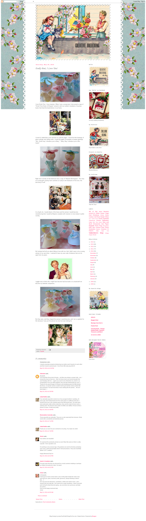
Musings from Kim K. (97, 323)
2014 (92, 242)
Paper (107, 224)
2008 (92, 284)
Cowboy (91, 217)
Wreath (94, 234)
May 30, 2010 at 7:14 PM (46, 421)
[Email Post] (49, 349)
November (93, 255)
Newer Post (39, 499)
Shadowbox (92, 229)
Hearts (100, 222)
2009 (92, 281)
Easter (103, 217)
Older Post (81, 499)
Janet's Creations (45, 461)
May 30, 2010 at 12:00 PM (47, 368)
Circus (102, 215)
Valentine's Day (96, 233)
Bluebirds (106, 211)
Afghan (100, 211)
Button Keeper (100, 213)
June (91, 267)
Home (60, 499)
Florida (100, 218)
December (93, 253)
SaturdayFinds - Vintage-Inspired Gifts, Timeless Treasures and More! (98, 330)
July (91, 264)
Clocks (107, 215)
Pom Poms (105, 227)
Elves (107, 217)
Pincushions (106, 225)
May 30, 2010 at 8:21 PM (46, 467)
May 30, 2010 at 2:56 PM (46, 391)
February (92, 276)
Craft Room (97, 217)
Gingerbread (92, 220)
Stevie (42, 436)
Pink (90, 227)
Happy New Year (93, 222)
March (92, 274)
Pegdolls (42, 351)
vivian (41, 472)
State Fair (105, 230)
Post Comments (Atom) (49, 502)
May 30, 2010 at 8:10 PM (46, 456)
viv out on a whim (96, 335)
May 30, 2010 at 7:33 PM (46, 431)
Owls (102, 224)
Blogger (94, 516)
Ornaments (96, 224)
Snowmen (104, 229)
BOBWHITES (92, 213)
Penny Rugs (98, 225)
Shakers (98, 229)
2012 (92, 246)
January (92, 278)
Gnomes (98, 220)
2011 (92, 249)
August (92, 262)
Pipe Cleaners (96, 227)
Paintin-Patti (94, 326)
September (93, 260)
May (91, 269)
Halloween (105, 220)
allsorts (93, 317)
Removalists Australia (46, 415)
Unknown (42, 373)
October (92, 258)
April (91, 272)
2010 (92, 251)
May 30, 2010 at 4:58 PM (46, 409)
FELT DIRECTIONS (93, 218)
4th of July (93, 211)
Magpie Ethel (94, 320)
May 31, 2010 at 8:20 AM (46, 492)
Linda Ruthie (43, 397)
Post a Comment (42, 495)
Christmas (96, 215)
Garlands (106, 218)
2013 (92, 244)
